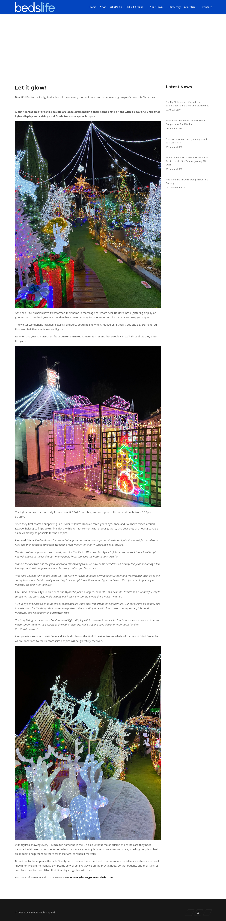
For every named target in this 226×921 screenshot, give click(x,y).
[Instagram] (207, 912)
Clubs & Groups (134, 7)
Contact (207, 7)
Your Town (156, 7)
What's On (116, 7)
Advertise (189, 7)
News (103, 7)
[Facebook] (190, 912)
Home (93, 7)
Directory (175, 7)
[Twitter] (198, 912)
